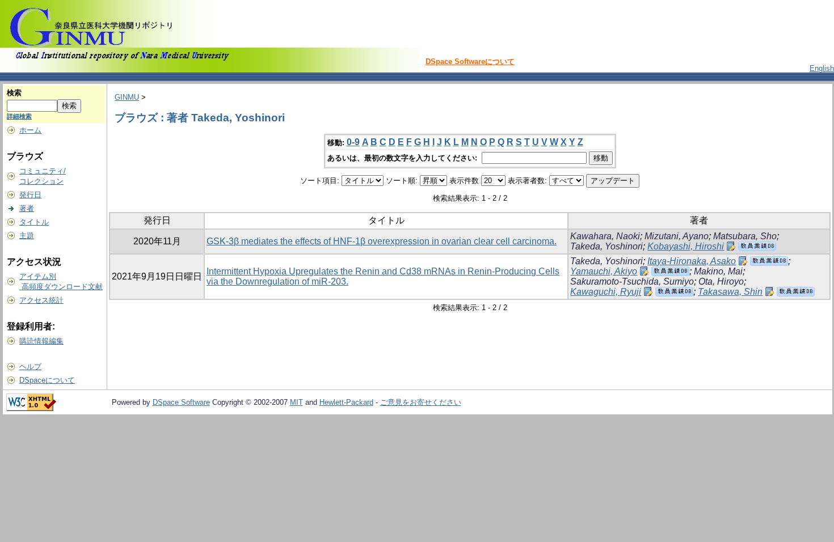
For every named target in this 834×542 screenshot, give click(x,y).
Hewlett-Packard (346, 402)
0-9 (353, 142)
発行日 (30, 194)
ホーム (30, 130)
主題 (26, 235)
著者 (26, 208)
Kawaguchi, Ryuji (605, 292)
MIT (296, 402)
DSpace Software (181, 402)
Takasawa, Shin (730, 292)
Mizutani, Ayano (677, 236)
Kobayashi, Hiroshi (685, 246)
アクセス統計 (41, 300)
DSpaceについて (47, 380)
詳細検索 (19, 116)
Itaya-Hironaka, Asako (691, 261)
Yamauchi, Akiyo (603, 271)
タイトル (34, 222)
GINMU (127, 97)
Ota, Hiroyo (721, 281)
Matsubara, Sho (745, 236)
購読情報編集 (41, 341)
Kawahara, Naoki (605, 236)
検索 (14, 92)
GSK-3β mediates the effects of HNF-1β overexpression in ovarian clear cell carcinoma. (382, 241)
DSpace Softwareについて (470, 61)
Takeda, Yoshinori (606, 246)
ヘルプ (30, 366)
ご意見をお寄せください (420, 402)
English (822, 68)
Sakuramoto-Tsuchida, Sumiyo (632, 281)
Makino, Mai (718, 271)
